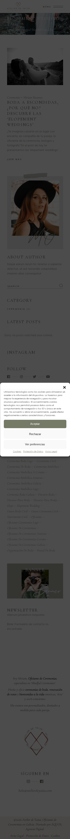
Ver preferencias (35, 444)
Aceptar (35, 423)
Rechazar (35, 434)
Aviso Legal (51, 451)
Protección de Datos (33, 451)
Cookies (17, 451)
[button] (64, 387)
